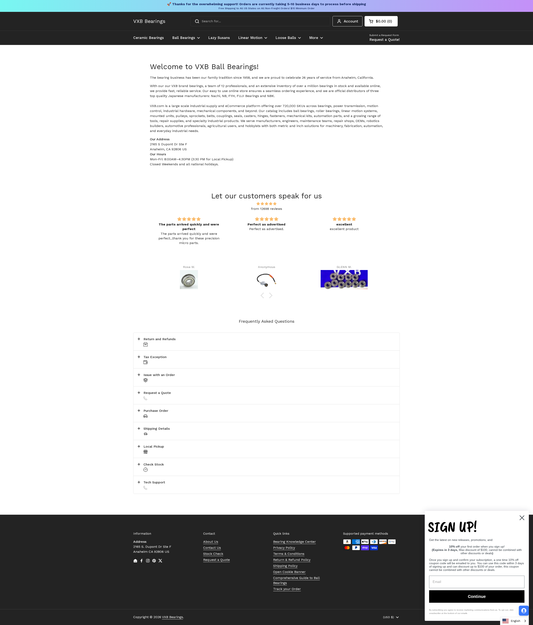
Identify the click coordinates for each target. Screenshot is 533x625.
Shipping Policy (285, 566)
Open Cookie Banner (289, 572)
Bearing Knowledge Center (294, 542)
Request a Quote (216, 560)
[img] (266, 203)
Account (351, 21)
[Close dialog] (522, 518)
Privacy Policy (284, 548)
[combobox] (260, 21)
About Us (210, 542)
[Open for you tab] (524, 611)
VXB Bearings (149, 21)
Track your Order (287, 589)
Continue (477, 596)
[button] (381, 21)
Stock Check (213, 554)
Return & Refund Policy (291, 560)
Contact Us (212, 548)
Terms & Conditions (288, 554)
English (515, 621)
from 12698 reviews (266, 209)
